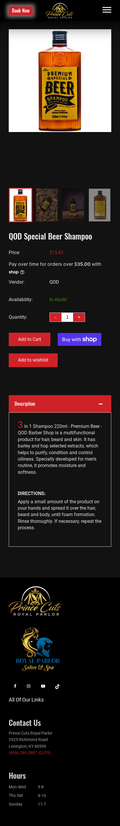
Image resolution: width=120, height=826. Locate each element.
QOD (54, 282)
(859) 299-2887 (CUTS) (30, 752)
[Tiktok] (57, 686)
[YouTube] (43, 686)
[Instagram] (28, 686)
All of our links (26, 700)
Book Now (20, 10)
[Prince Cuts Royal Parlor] (60, 10)
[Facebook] (15, 686)
